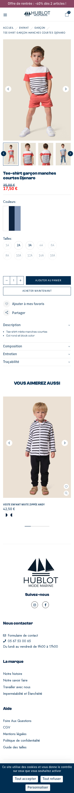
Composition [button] (12, 346)
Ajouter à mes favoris (28, 304)
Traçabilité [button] (11, 362)
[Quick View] (66, 493)
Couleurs (9, 201)
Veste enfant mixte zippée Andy (24, 505)
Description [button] (12, 325)
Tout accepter (25, 779)
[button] (67, 14)
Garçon (40, 28)
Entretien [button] (10, 354)
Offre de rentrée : (37, 4)
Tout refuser (52, 779)
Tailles (7, 238)
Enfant (24, 28)
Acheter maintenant (37, 291)
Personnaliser (38, 787)
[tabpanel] (37, 457)
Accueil (8, 28)
